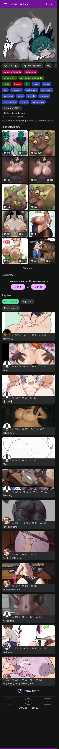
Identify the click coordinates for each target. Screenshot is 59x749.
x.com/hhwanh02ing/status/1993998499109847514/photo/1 (30, 120)
